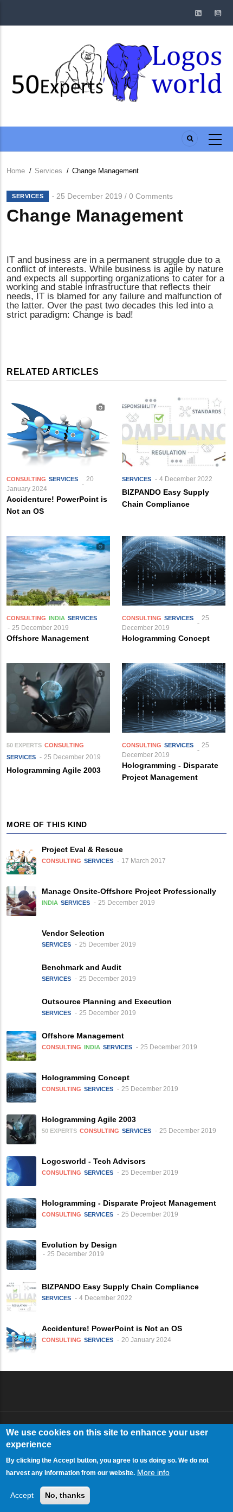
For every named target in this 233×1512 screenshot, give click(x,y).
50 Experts (24, 745)
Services (48, 171)
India (57, 618)
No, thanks (65, 1495)
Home (16, 171)
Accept (22, 1495)
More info (153, 1472)
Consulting (26, 479)
